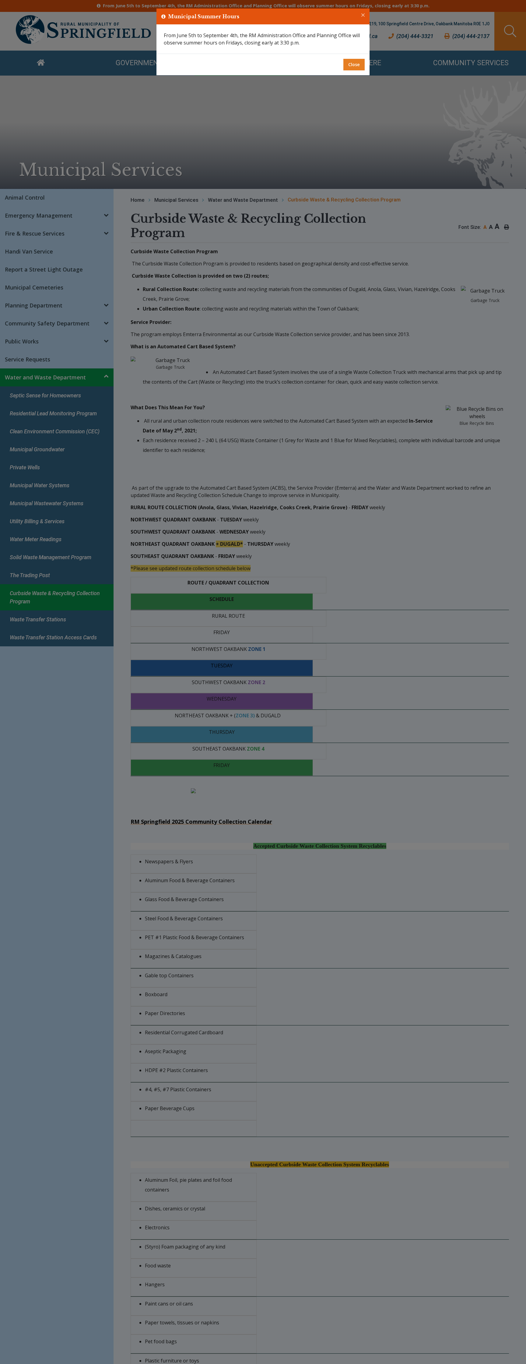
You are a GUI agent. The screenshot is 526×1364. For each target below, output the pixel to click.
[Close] (363, 15)
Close (354, 64)
